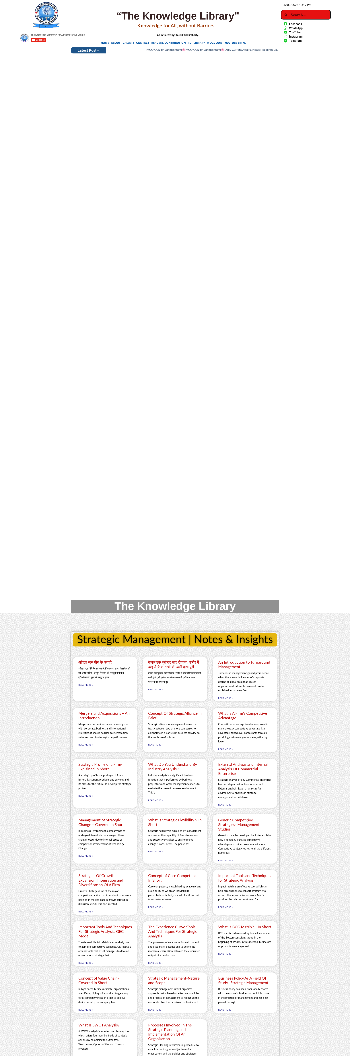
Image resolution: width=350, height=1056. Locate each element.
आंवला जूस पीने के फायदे (95, 662)
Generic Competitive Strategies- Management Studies (239, 824)
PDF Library (196, 43)
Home (105, 43)
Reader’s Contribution (168, 43)
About (115, 43)
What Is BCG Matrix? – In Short (244, 927)
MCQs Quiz (214, 43)
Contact (142, 43)
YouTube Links (235, 43)
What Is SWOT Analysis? (98, 1025)
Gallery (128, 43)
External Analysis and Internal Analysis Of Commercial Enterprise (243, 769)
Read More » (85, 685)
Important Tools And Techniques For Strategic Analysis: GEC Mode (105, 931)
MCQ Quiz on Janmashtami (140, 49)
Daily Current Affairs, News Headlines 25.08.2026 (232, 49)
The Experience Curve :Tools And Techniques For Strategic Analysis (172, 931)
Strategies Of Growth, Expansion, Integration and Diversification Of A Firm (100, 880)
